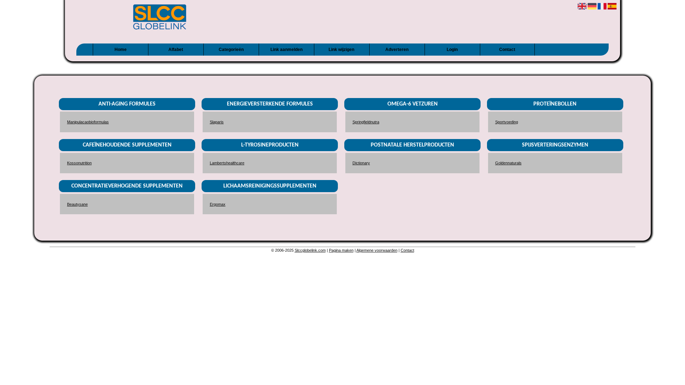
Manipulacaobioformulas (88, 122)
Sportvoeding (506, 122)
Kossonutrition (79, 163)
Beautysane (77, 204)
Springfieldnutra (365, 122)
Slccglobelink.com (310, 250)
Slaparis (217, 122)
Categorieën (231, 49)
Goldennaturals (508, 163)
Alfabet (175, 49)
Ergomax (217, 204)
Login (452, 49)
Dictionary (361, 163)
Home (121, 49)
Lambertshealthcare (227, 163)
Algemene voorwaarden (376, 250)
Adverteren (397, 49)
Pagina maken (341, 250)
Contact (507, 49)
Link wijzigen (341, 49)
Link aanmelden (286, 49)
